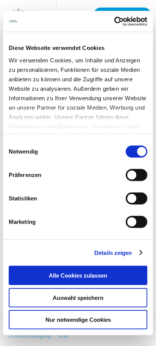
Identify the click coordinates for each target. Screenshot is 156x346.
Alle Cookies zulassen (78, 275)
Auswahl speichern (78, 297)
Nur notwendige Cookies (78, 320)
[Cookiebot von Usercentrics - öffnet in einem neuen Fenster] (114, 21)
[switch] (136, 175)
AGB (63, 335)
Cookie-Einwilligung (29, 335)
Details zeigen (113, 252)
